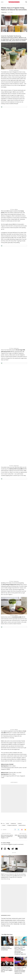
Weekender (4, 12)
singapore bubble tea (12, 825)
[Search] (26, 2)
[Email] (25, 829)
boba (8, 823)
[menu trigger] (2, 2)
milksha (19, 823)
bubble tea (13, 823)
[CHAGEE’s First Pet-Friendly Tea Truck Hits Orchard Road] (7, 941)
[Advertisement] (14, 799)
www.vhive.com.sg (5, 879)
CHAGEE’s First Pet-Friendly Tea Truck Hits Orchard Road (6, 948)
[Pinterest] (22, 829)
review (4, 825)
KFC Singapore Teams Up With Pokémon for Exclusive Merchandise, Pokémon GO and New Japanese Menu (20, 970)
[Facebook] (15, 829)
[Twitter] (18, 829)
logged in (10, 844)
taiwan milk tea (22, 825)
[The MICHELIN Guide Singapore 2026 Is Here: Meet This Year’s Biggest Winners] (7, 961)
